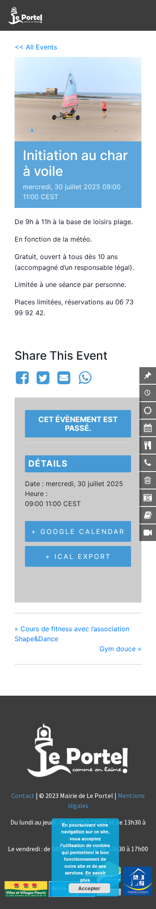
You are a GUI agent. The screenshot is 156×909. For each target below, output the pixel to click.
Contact (23, 795)
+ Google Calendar (78, 531)
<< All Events (36, 47)
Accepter (89, 888)
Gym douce (120, 649)
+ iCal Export (78, 556)
